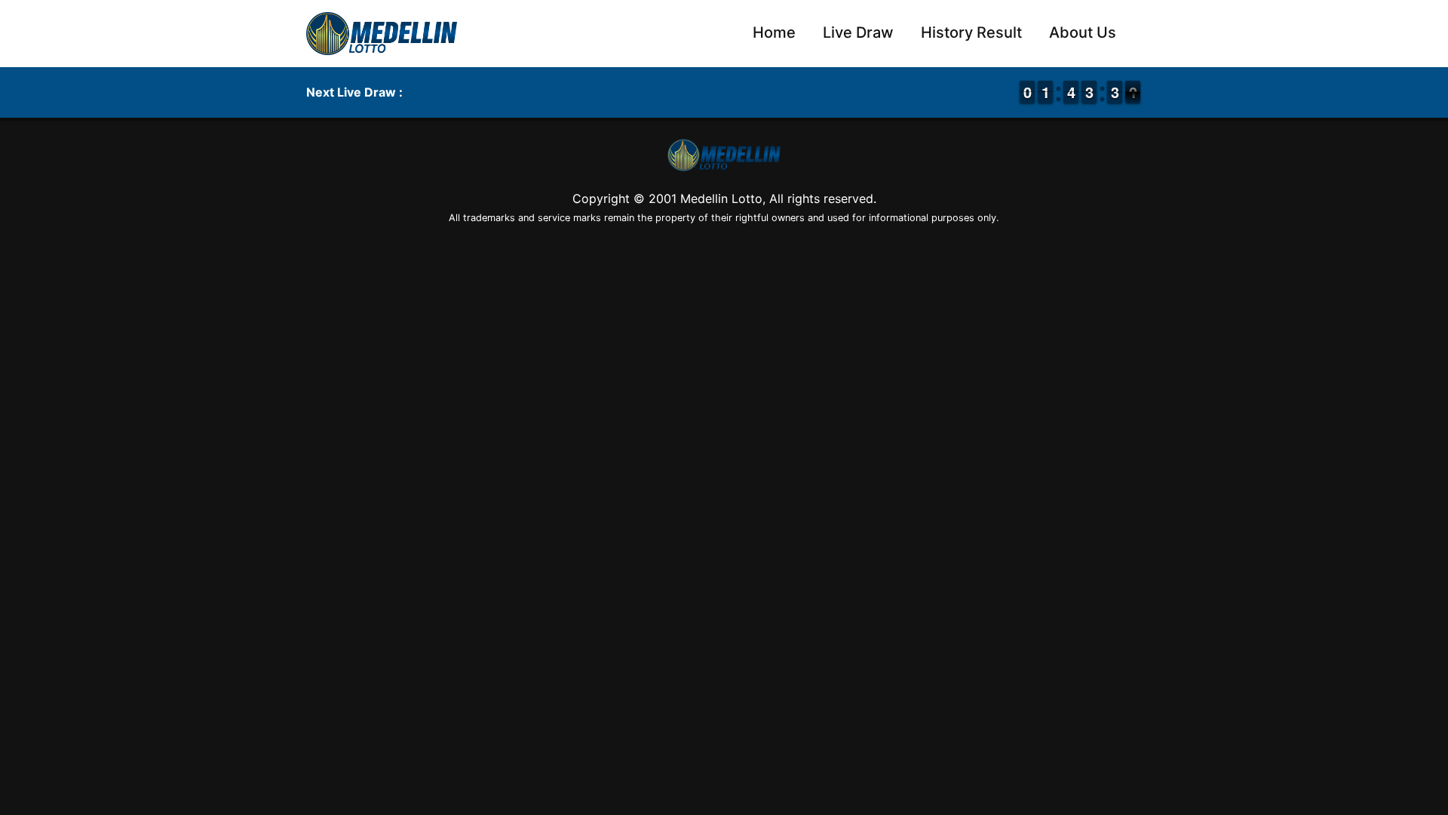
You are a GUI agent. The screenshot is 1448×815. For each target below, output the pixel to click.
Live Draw (858, 32)
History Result (971, 32)
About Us (1082, 32)
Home (774, 32)
